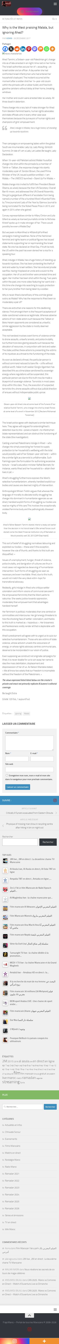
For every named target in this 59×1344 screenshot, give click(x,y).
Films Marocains (12, 1146)
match (19, 1078)
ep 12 (53, 1065)
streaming (11, 1081)
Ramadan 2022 (12, 1180)
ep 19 (33, 1069)
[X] (11, 49)
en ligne (49, 1061)
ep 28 (7, 1074)
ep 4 (18, 1065)
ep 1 (4, 1065)
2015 (11, 1061)
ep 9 (38, 1065)
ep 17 (24, 1069)
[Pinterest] (28, 49)
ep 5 (22, 1065)
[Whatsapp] (46, 49)
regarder (39, 1078)
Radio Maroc (11, 1166)
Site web (9, 764)
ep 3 (13, 1065)
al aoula (24, 1061)
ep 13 (4, 1069)
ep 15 (14, 1069)
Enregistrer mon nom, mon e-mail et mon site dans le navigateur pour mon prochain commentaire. (28, 777)
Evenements (11, 1139)
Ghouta (36, 1074)
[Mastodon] (34, 49)
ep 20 (38, 1069)
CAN (30, 1062)
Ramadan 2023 (12, 1187)
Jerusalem (51, 1074)
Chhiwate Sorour (13, 1132)
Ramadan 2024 (12, 1194)
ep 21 (42, 1069)
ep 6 (26, 1065)
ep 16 (19, 1069)
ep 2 (9, 1065)
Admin (9, 38)
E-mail (34, 753)
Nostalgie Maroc (12, 1159)
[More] (52, 49)
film (17, 1073)
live (4, 1078)
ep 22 (46, 1069)
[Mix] (40, 49)
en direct (38, 1061)
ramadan (29, 1077)
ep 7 (30, 1065)
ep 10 (43, 1065)
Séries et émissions (14, 1215)
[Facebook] (5, 49)
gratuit (43, 1073)
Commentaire (12, 733)
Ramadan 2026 (12, 1208)
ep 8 (34, 1065)
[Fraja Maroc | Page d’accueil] (8, 3)
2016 (16, 1061)
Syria (22, 1082)
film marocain (27, 1073)
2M (4, 1061)
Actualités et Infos (12, 19)
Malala (26, 713)
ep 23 (51, 1069)
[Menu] (55, 4)
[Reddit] (17, 49)
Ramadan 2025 (12, 1201)
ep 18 (29, 1069)
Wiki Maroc (10, 1229)
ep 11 (48, 1065)
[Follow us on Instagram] (55, 800)
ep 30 (11, 1074)
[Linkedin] (23, 49)
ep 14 (9, 1069)
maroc (11, 1078)
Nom (8, 753)
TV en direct (10, 1222)
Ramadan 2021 (12, 1173)
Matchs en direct (13, 1153)
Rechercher (7, 836)
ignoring (18, 713)
